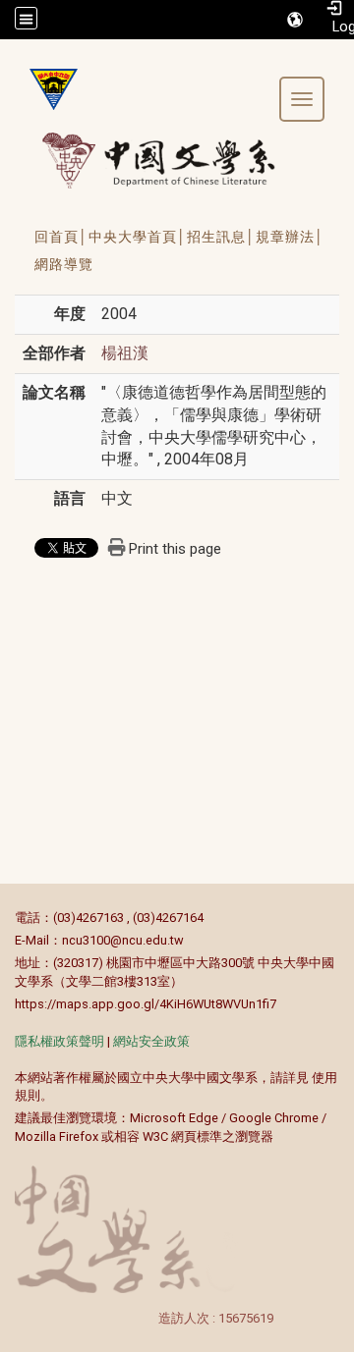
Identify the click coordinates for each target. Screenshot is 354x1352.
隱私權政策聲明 (59, 1041)
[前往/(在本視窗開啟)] (177, 160)
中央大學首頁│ (137, 236)
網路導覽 (63, 264)
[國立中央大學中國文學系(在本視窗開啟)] (46, 89)
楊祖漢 (124, 353)
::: (4, 917)
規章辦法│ (290, 236)
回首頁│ (61, 236)
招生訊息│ (221, 236)
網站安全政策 (151, 1041)
